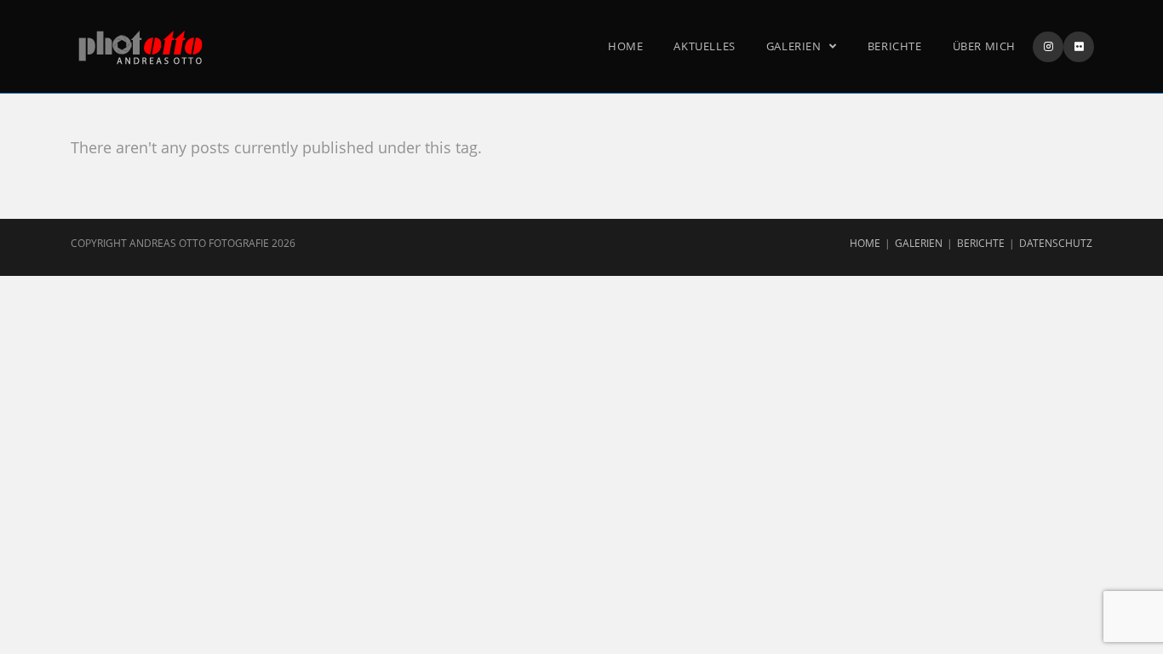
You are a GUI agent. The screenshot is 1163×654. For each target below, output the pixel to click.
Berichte (981, 243)
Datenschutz (1055, 243)
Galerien (918, 243)
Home (865, 243)
